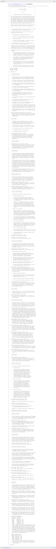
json (54, 547)
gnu (8, 4)
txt (52, 547)
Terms (9, 547)
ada (26, 4)
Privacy (7, 547)
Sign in (54, 1)
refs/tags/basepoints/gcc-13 (17, 4)
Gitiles (5, 547)
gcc (10, 4)
